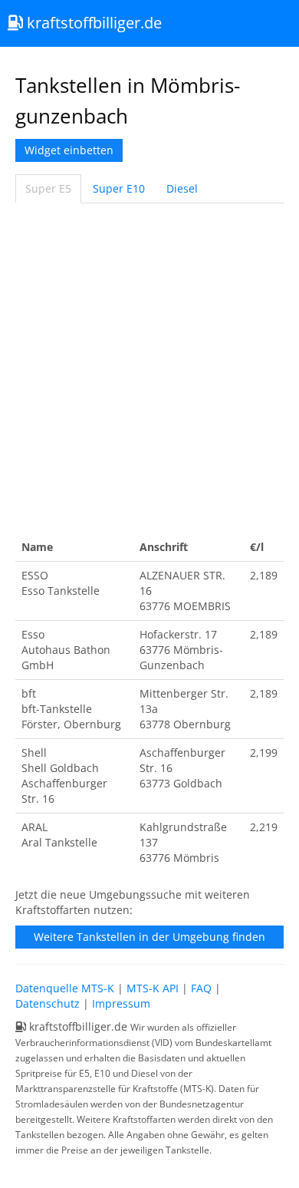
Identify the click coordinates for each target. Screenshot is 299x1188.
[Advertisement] (149, 368)
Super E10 (119, 188)
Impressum (121, 1003)
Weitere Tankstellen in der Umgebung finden (149, 936)
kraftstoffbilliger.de (92, 22)
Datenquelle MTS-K (64, 988)
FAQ (201, 988)
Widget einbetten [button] (69, 150)
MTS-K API (153, 988)
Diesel (182, 188)
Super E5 (48, 188)
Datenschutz (47, 1003)
